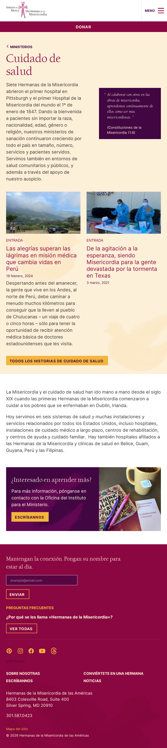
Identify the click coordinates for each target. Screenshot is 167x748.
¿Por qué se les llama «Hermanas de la (60, 617)
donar (83, 26)
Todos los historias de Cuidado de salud (56, 361)
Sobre (23, 673)
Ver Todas (21, 629)
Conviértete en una (114, 673)
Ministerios (21, 47)
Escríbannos (29, 517)
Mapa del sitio (17, 729)
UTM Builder (15, 661)
